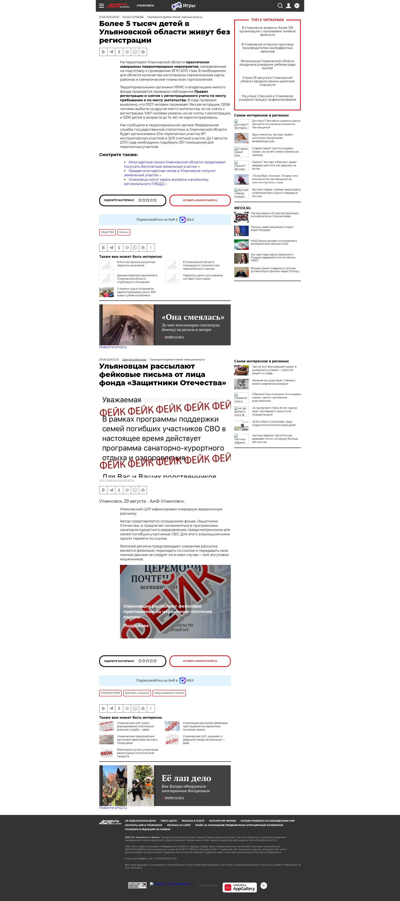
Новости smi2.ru (113, 347)
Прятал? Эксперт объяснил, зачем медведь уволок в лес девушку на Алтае (274, 165)
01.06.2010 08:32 (109, 17)
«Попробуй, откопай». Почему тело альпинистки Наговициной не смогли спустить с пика (275, 179)
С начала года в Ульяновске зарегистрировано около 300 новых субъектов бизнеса (136, 292)
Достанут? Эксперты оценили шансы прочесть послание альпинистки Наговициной (276, 124)
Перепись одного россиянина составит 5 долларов (202, 277)
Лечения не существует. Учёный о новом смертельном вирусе (274, 382)
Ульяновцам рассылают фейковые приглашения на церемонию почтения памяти (167, 611)
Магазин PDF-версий (222, 821)
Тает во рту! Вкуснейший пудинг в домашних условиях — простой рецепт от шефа (274, 370)
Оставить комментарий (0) (200, 200)
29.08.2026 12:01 (109, 359)
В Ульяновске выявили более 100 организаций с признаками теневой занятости (267, 31)
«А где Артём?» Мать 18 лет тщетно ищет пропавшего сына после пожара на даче (274, 411)
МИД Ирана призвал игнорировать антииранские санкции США (274, 242)
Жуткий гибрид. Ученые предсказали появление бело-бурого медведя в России (276, 193)
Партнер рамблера (208, 885)
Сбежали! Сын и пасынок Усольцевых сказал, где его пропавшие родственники (276, 397)
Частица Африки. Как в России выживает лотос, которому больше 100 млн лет (275, 439)
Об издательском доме (140, 821)
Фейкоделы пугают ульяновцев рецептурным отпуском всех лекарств (137, 753)
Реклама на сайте (179, 825)
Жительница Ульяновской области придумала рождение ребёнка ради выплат (267, 64)
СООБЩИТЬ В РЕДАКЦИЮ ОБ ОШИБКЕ (147, 829)
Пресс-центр (169, 821)
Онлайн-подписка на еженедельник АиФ (268, 821)
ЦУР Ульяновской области (116, 480)
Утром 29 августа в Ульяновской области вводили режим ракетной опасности (268, 81)
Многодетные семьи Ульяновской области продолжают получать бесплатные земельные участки (175, 164)
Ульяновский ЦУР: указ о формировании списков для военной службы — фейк (135, 726)
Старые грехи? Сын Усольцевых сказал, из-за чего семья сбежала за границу (275, 151)
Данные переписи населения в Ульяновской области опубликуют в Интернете (137, 279)
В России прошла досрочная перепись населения (136, 263)
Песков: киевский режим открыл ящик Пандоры (272, 229)
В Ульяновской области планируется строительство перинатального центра (201, 265)
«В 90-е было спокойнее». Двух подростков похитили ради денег (274, 423)
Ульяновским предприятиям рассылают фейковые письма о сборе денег (137, 740)
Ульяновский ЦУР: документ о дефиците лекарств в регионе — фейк (204, 740)
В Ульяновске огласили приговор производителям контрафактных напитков (267, 48)
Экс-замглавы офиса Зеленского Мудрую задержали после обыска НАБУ (273, 257)
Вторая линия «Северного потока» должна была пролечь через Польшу (275, 270)
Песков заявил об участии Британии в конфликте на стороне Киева (275, 215)
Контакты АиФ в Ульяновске (143, 825)
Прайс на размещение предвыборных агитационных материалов (239, 825)
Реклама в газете (193, 821)
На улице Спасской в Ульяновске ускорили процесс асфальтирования (267, 97)
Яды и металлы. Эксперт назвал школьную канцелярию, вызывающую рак (272, 138)
